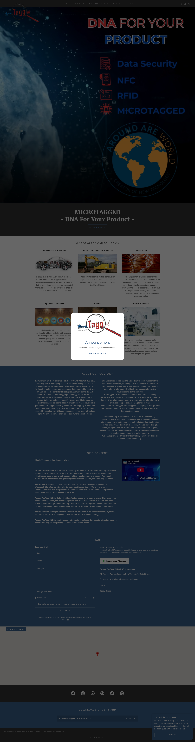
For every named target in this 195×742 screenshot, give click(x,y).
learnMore (97, 353)
